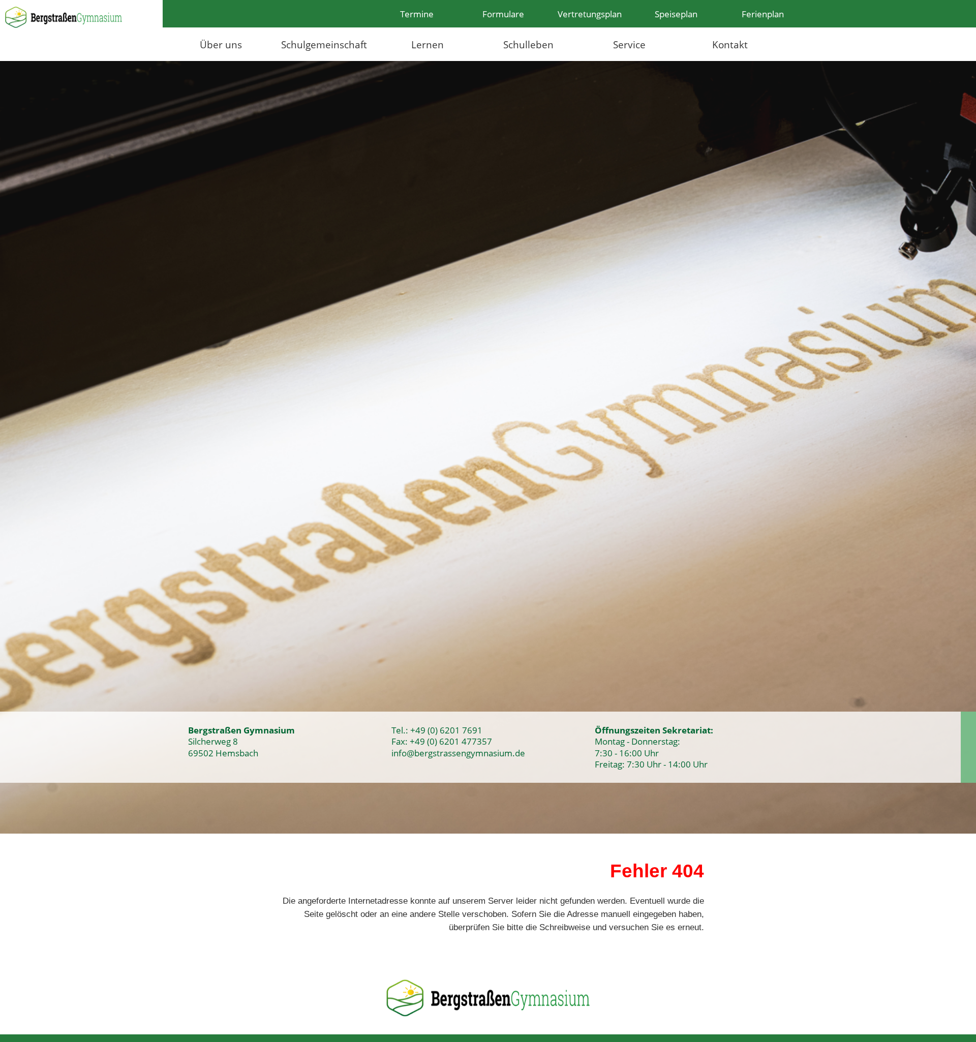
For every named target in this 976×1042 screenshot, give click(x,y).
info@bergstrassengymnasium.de (458, 753)
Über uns (221, 44)
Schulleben (528, 44)
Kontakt (730, 44)
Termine (417, 14)
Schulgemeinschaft (324, 44)
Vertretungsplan (590, 14)
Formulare (503, 14)
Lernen (427, 44)
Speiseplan (676, 14)
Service (629, 44)
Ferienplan (763, 14)
